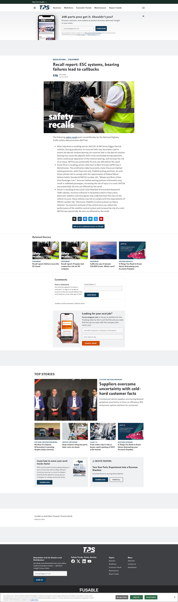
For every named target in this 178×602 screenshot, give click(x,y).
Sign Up (39, 580)
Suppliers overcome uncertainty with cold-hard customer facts (120, 389)
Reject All (136, 597)
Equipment (73, 59)
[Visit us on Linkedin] (84, 561)
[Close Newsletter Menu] (143, 16)
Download (45, 482)
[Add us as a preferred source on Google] (80, 219)
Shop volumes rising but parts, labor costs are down (75, 445)
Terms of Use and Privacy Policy (93, 33)
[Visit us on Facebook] (73, 561)
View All (116, 480)
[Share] (85, 219)
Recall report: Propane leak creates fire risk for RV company (72, 266)
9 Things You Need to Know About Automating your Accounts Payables (130, 266)
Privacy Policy (81, 34)
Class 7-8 (93, 442)
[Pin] (101, 219)
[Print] (74, 219)
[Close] (174, 597)
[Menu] (34, 7)
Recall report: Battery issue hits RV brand (45, 265)
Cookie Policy (34, 600)
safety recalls (72, 137)
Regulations (59, 59)
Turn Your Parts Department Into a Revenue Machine (115, 468)
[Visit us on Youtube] (89, 561)
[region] (89, 597)
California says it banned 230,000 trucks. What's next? (102, 265)
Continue (91, 295)
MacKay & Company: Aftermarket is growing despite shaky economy (44, 447)
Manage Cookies (122, 597)
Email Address (90, 284)
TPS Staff (62, 74)
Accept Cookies (151, 597)
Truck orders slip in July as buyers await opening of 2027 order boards (102, 447)
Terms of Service (92, 34)
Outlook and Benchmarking (110, 379)
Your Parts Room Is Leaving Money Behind (108, 474)
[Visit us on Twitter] (79, 561)
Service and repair (69, 442)
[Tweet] (96, 219)
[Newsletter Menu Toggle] (143, 7)
